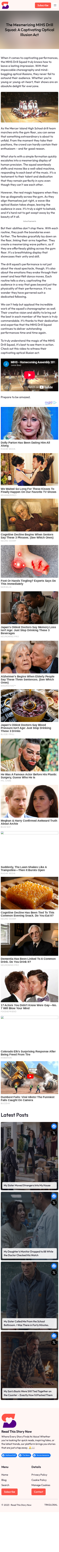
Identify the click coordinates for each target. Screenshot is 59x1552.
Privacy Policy (39, 1474)
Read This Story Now (16, 1431)
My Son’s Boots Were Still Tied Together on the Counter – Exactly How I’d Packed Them (28, 1393)
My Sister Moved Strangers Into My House (27, 1185)
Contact (38, 1491)
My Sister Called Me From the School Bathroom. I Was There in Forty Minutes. (26, 1323)
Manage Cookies (40, 1485)
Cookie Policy (39, 1479)
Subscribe (42, 5)
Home (4, 1474)
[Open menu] (55, 5)
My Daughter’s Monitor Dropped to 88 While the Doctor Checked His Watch (28, 1253)
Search (5, 1485)
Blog (3, 1479)
